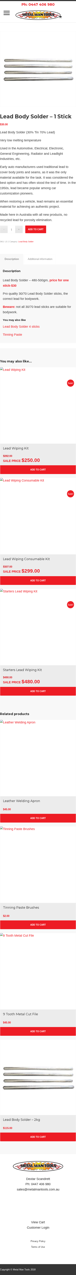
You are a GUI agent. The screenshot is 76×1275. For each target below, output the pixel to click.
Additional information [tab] (40, 259)
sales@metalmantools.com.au (38, 1189)
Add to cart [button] (38, 469)
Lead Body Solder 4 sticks (21, 326)
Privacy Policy (38, 1241)
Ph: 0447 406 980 (38, 4)
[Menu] (5, 13)
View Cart (38, 1222)
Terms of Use (38, 1247)
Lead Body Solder (26, 241)
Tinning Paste (12, 334)
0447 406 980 (41, 1184)
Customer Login (38, 1227)
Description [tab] (12, 259)
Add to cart (35, 229)
